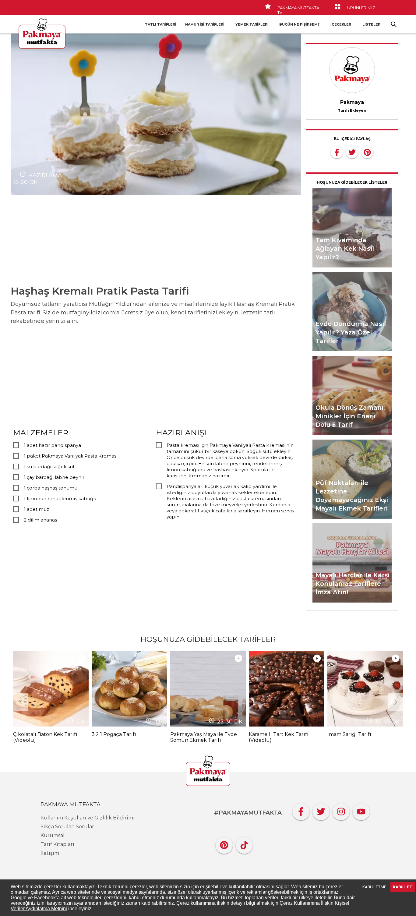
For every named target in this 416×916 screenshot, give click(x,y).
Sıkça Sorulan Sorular (67, 826)
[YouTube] (361, 810)
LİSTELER (371, 24)
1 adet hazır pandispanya (52, 445)
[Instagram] (341, 810)
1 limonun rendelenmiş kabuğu (60, 498)
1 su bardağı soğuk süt (49, 466)
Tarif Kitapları (57, 844)
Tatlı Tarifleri (160, 24)
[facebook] (337, 151)
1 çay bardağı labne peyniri (55, 477)
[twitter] (352, 151)
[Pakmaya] (208, 771)
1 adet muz (36, 509)
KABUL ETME (374, 887)
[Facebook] (300, 810)
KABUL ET (402, 887)
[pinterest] (367, 151)
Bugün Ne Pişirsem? (299, 24)
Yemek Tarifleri (252, 24)
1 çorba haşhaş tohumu (50, 488)
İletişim (50, 853)
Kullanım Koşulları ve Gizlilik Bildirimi (88, 818)
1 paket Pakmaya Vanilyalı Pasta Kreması (71, 456)
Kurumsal (53, 835)
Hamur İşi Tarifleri (204, 24)
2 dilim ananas (40, 520)
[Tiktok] (244, 844)
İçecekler (340, 24)
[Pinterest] (224, 844)
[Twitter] (321, 810)
